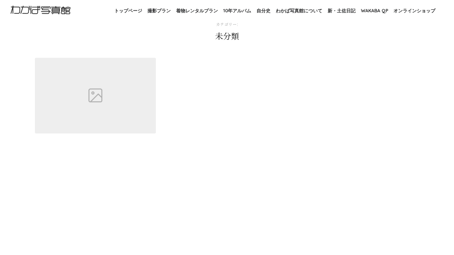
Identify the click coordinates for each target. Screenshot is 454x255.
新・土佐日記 (342, 11)
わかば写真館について (299, 11)
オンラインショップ (414, 11)
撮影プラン (159, 11)
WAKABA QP (374, 11)
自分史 (264, 11)
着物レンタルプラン (197, 11)
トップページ (128, 11)
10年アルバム (237, 11)
